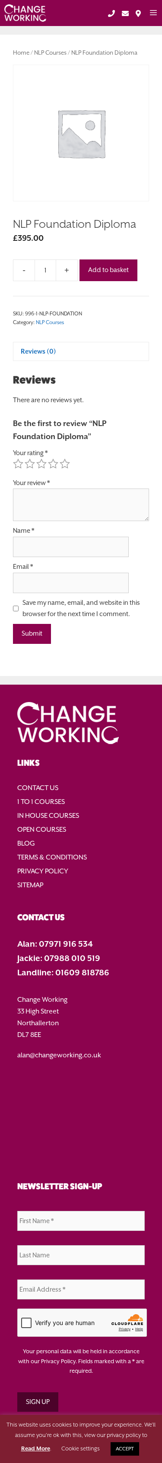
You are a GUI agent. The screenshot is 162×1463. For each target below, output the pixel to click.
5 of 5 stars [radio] (65, 464)
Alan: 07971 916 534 (55, 943)
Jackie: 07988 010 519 (58, 958)
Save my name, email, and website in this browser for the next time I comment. (81, 608)
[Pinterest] (81, 1134)
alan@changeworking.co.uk (59, 1055)
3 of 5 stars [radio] (41, 464)
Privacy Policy (42, 871)
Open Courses (41, 829)
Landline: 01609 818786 (63, 972)
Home (21, 52)
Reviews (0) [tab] (38, 351)
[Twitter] (81, 1098)
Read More (35, 1448)
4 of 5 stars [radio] (53, 464)
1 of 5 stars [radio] (18, 464)
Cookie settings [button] (80, 1448)
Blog (26, 843)
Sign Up (38, 1402)
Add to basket (108, 270)
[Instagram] (81, 1153)
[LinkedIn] (81, 1116)
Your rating (30, 453)
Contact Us (37, 788)
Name (23, 531)
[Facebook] (81, 1079)
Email (23, 567)
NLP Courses (50, 52)
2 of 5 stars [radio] (30, 464)
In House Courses (48, 815)
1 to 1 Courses (41, 801)
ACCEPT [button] (125, 1449)
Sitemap (30, 885)
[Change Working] (25, 13)
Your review (31, 483)
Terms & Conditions (52, 857)
